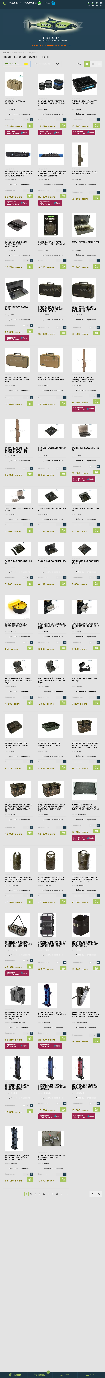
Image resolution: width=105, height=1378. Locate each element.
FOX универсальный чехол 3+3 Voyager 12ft (85, 173)
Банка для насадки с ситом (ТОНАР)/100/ (16, 625)
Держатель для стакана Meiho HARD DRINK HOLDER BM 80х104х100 (85, 944)
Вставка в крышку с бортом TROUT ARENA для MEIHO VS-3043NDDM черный (85, 807)
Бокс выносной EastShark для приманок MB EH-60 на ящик (85, 626)
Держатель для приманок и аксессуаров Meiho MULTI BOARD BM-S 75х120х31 (52, 944)
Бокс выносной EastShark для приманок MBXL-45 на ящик (18, 681)
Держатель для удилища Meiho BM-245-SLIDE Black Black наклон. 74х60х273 (85, 1014)
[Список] (93, 64)
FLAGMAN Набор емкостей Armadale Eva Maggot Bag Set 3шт (51, 103)
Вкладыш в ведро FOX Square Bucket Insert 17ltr (49, 745)
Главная (6, 53)
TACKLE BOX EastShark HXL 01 (85, 449)
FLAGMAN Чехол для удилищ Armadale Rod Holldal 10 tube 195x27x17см (19, 174)
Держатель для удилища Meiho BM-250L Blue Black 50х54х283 (52, 1087)
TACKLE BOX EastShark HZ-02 (85, 509)
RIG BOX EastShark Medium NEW (52, 449)
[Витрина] (87, 64)
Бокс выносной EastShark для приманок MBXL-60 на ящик (51, 681)
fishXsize (52, 38)
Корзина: (42, 1374)
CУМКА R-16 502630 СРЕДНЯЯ (15, 102)
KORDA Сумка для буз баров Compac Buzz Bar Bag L (17, 379)
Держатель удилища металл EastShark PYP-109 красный (52, 1157)
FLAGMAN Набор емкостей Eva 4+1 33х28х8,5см (84, 102)
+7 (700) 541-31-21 (15, 3)
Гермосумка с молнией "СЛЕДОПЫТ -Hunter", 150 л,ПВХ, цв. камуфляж (18, 944)
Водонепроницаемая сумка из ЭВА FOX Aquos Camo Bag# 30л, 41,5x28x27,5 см (18, 808)
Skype (47, 3)
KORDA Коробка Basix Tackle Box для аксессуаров (16, 244)
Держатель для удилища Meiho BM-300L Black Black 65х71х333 (17, 1157)
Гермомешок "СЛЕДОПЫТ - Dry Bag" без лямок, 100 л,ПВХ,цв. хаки (18, 879)
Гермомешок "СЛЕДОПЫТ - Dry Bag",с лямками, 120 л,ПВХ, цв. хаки (85, 879)
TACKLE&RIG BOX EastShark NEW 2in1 (85, 562)
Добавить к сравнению (19, 114)
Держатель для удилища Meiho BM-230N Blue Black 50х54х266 (52, 1014)
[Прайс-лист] (99, 64)
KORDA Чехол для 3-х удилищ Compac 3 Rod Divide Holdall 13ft (83, 379)
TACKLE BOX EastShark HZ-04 (19, 562)
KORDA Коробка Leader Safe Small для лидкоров (51, 243)
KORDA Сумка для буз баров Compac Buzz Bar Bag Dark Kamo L (50, 309)
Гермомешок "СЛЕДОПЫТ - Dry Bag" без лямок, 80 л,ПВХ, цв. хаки (51, 879)
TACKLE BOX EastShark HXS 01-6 (19, 509)
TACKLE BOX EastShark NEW (52, 561)
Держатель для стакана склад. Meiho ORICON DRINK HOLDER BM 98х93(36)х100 (17, 1015)
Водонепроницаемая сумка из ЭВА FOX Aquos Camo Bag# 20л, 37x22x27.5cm (85, 745)
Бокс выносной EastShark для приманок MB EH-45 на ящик (52, 626)
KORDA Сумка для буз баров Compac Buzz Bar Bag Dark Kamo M (84, 309)
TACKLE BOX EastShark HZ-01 (52, 509)
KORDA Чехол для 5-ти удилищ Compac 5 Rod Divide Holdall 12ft (16, 450)
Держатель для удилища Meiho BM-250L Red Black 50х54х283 (85, 1087)
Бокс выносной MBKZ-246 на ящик (84, 680)
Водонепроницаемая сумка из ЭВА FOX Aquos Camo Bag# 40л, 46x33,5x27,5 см (51, 808)
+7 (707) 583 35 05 (29, 3)
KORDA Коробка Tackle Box (85, 242)
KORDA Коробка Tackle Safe (16, 308)
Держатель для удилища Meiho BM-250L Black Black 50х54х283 (17, 1087)
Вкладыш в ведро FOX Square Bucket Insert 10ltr (16, 745)
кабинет (17, 1375)
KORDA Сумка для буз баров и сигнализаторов (51, 378)
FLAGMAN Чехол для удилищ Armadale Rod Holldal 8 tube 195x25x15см (52, 174)
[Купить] (30, 125)
